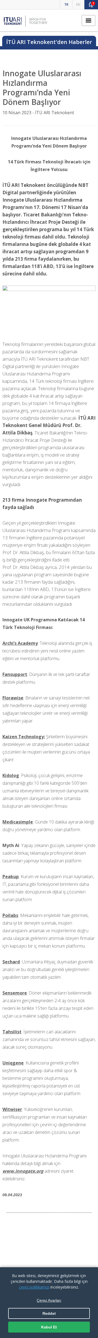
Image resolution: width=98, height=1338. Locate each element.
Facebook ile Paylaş (51, 1234)
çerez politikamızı (34, 1287)
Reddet (49, 1313)
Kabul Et (49, 1327)
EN (78, 4)
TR (66, 4)
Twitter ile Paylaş (51, 1249)
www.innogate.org (22, 1171)
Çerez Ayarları (49, 1300)
